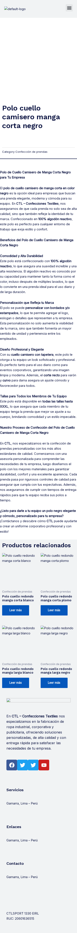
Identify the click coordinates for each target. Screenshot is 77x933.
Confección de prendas (31, 151)
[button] (69, 7)
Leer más (15, 610)
